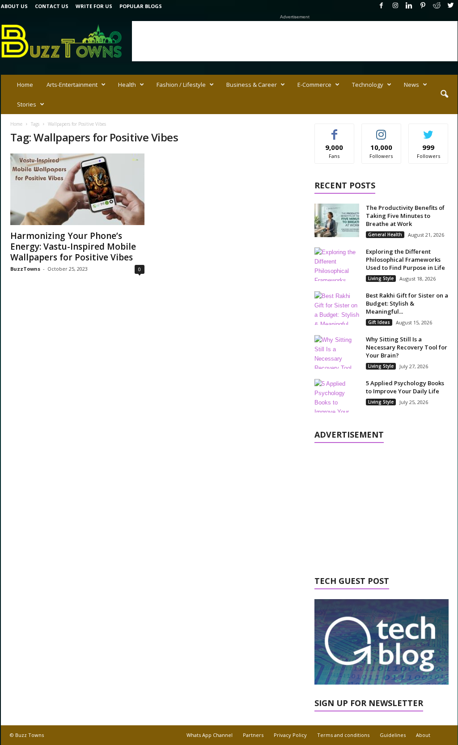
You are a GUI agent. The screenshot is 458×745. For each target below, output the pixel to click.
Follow (381, 130)
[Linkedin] (409, 6)
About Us (14, 6)
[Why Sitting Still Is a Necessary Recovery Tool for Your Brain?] (336, 352)
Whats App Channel (210, 735)
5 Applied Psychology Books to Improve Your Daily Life (405, 387)
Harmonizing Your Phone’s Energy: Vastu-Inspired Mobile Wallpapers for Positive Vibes (73, 246)
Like (334, 130)
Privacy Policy (290, 735)
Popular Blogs (140, 6)
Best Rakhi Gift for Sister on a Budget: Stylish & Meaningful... (407, 303)
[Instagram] (395, 6)
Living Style (381, 278)
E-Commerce (314, 85)
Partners (253, 735)
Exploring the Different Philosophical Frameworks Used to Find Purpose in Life (405, 259)
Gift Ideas (379, 322)
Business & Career (251, 85)
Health (127, 85)
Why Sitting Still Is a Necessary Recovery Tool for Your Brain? (406, 347)
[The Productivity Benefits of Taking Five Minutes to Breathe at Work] (336, 220)
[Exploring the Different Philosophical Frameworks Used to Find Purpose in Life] (336, 264)
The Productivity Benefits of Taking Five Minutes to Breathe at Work (405, 216)
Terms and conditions (343, 735)
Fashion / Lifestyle (181, 85)
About (423, 735)
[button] (444, 94)
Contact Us (51, 6)
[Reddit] (437, 6)
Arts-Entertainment (72, 85)
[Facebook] (381, 6)
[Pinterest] (423, 6)
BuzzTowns (25, 268)
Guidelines (393, 735)
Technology (367, 85)
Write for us (94, 6)
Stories (26, 104)
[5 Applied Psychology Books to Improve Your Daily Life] (336, 396)
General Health (385, 234)
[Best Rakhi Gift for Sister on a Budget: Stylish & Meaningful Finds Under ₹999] (336, 308)
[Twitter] (450, 6)
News (411, 85)
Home (25, 85)
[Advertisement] (295, 41)
